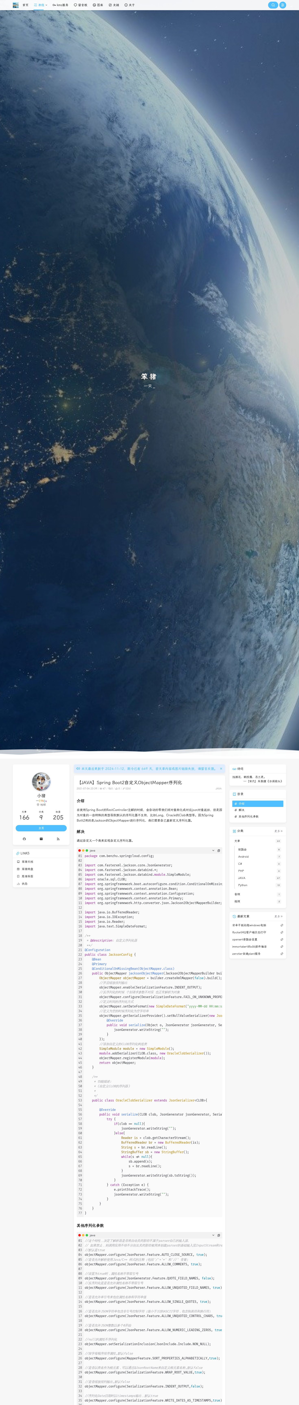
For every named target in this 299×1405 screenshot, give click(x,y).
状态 (23, 883)
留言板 (82, 5)
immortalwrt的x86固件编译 (249, 946)
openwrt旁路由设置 (244, 939)
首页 (25, 5)
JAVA (219, 788)
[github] (24, 839)
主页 (41, 828)
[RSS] (58, 839)
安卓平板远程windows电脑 (249, 925)
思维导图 (26, 876)
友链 (116, 5)
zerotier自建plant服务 (246, 953)
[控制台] (282, 5)
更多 (277, 831)
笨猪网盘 (26, 869)
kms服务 (62, 5)
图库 (100, 5)
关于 (132, 5)
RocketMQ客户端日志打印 (249, 932)
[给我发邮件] (41, 839)
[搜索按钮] (273, 5)
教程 (41, 5)
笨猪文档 (26, 861)
